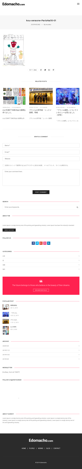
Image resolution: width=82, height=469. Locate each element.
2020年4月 (6, 346)
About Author (9, 230)
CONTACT (56, 448)
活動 (4, 265)
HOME (24, 448)
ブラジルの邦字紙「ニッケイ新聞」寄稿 (40, 111)
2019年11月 (6, 350)
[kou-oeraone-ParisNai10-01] (41, 70)
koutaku (48, 24)
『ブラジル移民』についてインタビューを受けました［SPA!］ (67, 112)
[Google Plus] (14, 406)
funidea (44, 107)
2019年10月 (6, 354)
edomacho (17, 107)
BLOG (48, 448)
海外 (4, 269)
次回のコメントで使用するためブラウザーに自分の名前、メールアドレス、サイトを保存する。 (37, 165)
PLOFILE (32, 448)
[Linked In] (10, 406)
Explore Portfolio (41, 290)
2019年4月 (6, 359)
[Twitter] (7, 406)
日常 (4, 256)
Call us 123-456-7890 (10, 398)
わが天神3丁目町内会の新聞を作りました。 (14, 111)
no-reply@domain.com (28, 398)
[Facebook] (4, 406)
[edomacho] (14, 4)
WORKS (40, 448)
